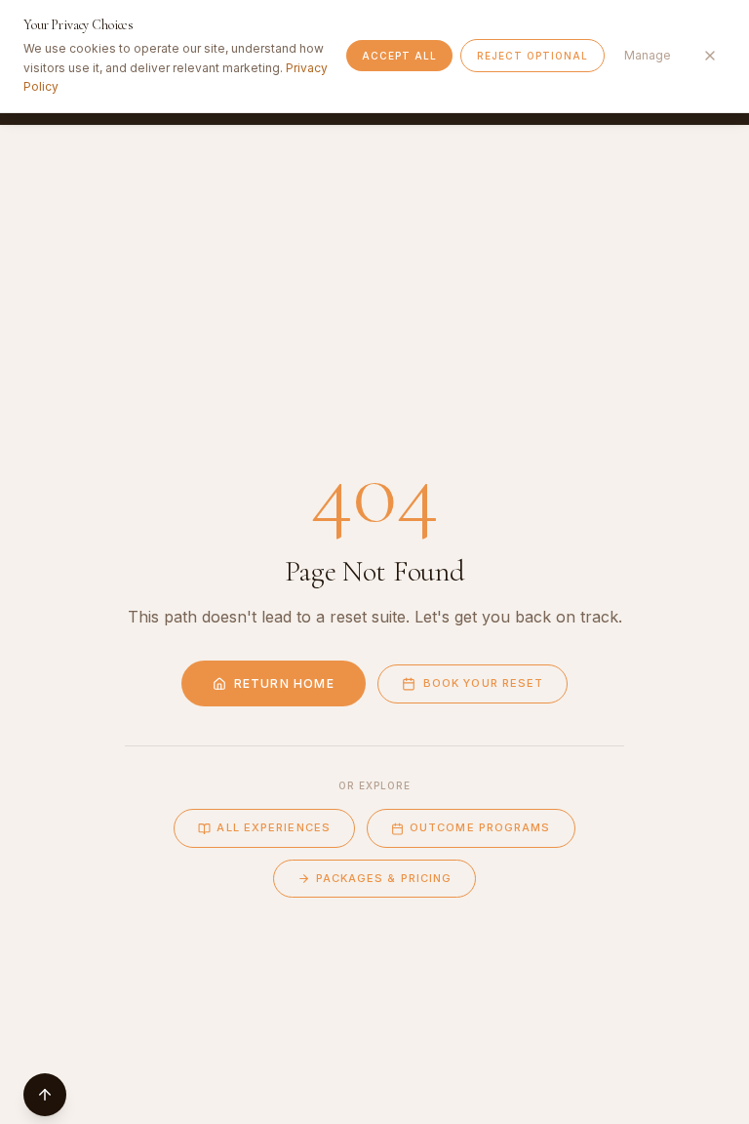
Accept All (399, 55)
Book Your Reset (483, 683)
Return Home (284, 683)
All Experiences (274, 827)
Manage (647, 55)
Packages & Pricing (384, 878)
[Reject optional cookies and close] (710, 55)
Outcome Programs (480, 827)
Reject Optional (532, 55)
